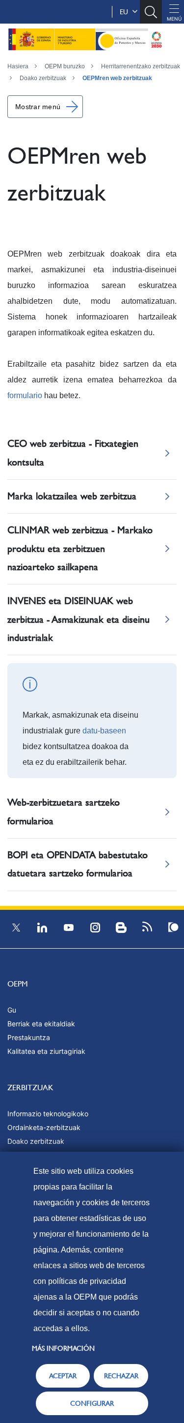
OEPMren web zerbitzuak (117, 78)
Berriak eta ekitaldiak (41, 1023)
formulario (24, 395)
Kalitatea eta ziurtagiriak (46, 1051)
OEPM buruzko (65, 66)
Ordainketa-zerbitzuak (43, 1127)
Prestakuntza (28, 1037)
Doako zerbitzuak (43, 78)
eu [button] (126, 12)
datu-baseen (104, 730)
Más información (63, 1348)
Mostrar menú (37, 107)
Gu (11, 1010)
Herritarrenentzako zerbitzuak (140, 66)
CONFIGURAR (92, 1403)
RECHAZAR (121, 1376)
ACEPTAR (63, 1376)
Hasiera (17, 66)
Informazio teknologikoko (47, 1113)
